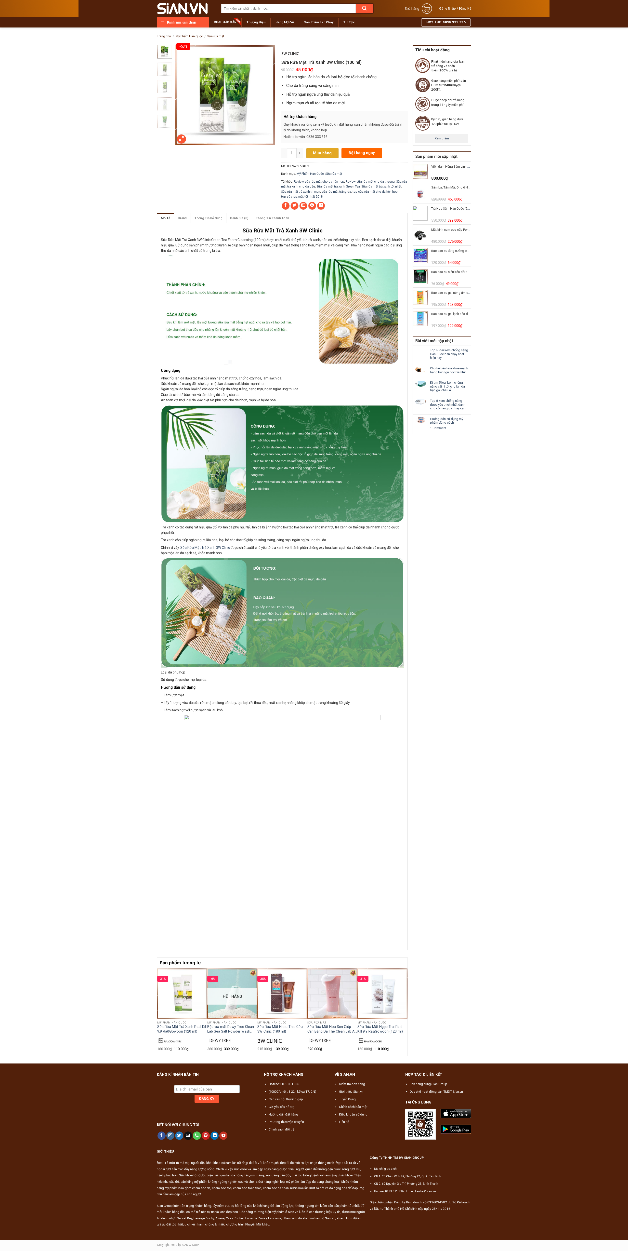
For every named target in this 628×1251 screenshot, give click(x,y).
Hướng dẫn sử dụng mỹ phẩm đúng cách (446, 421)
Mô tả (165, 218)
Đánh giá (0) (239, 218)
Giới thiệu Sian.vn (351, 1091)
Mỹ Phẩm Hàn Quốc (189, 36)
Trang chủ (164, 36)
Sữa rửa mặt (215, 36)
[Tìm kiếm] (364, 8)
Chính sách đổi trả (281, 1129)
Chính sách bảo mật (353, 1107)
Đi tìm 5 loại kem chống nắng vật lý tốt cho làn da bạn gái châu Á (447, 386)
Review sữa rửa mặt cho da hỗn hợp (319, 181)
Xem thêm (442, 138)
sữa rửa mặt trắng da (336, 191)
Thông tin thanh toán (272, 218)
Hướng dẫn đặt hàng (283, 1114)
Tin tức (349, 22)
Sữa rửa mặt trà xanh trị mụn (300, 191)
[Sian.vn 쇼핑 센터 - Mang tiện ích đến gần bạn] (185, 8)
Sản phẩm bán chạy (318, 22)
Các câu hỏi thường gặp (286, 1099)
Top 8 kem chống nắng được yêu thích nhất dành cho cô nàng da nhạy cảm (448, 404)
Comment (438, 428)
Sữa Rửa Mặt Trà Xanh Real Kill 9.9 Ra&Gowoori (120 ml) (182, 1029)
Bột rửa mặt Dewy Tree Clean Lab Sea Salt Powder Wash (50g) (230, 1029)
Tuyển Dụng (347, 1099)
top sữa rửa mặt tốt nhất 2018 (302, 196)
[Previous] (160, 1012)
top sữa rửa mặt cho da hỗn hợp (375, 191)
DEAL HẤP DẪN (225, 22)
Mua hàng (322, 153)
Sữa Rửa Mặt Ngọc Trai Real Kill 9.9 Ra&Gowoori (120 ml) (380, 1029)
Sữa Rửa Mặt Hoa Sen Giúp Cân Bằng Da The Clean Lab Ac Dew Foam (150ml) (332, 1029)
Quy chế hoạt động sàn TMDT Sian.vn (436, 1091)
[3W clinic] (290, 53)
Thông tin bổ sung (208, 218)
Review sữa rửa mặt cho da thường (370, 181)
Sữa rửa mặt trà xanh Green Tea (338, 186)
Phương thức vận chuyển (286, 1122)
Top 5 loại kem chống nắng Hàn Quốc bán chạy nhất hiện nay (449, 354)
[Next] (404, 1012)
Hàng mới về (284, 22)
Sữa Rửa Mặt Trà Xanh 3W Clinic (205, 548)
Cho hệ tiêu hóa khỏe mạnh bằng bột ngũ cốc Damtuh (449, 370)
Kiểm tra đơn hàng (352, 1084)
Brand (182, 218)
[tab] (165, 218)
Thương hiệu (256, 22)
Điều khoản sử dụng (353, 1114)
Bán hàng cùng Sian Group (428, 1084)
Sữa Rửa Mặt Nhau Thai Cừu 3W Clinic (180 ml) (280, 1029)
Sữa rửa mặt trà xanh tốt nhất (381, 186)
